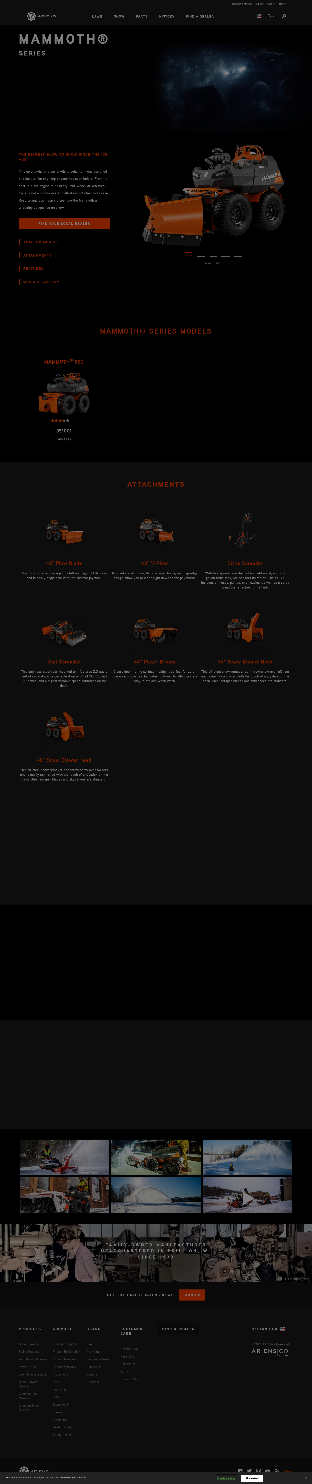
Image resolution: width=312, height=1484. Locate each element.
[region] (156, 1478)
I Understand (252, 1478)
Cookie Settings (226, 1478)
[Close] (306, 1478)
